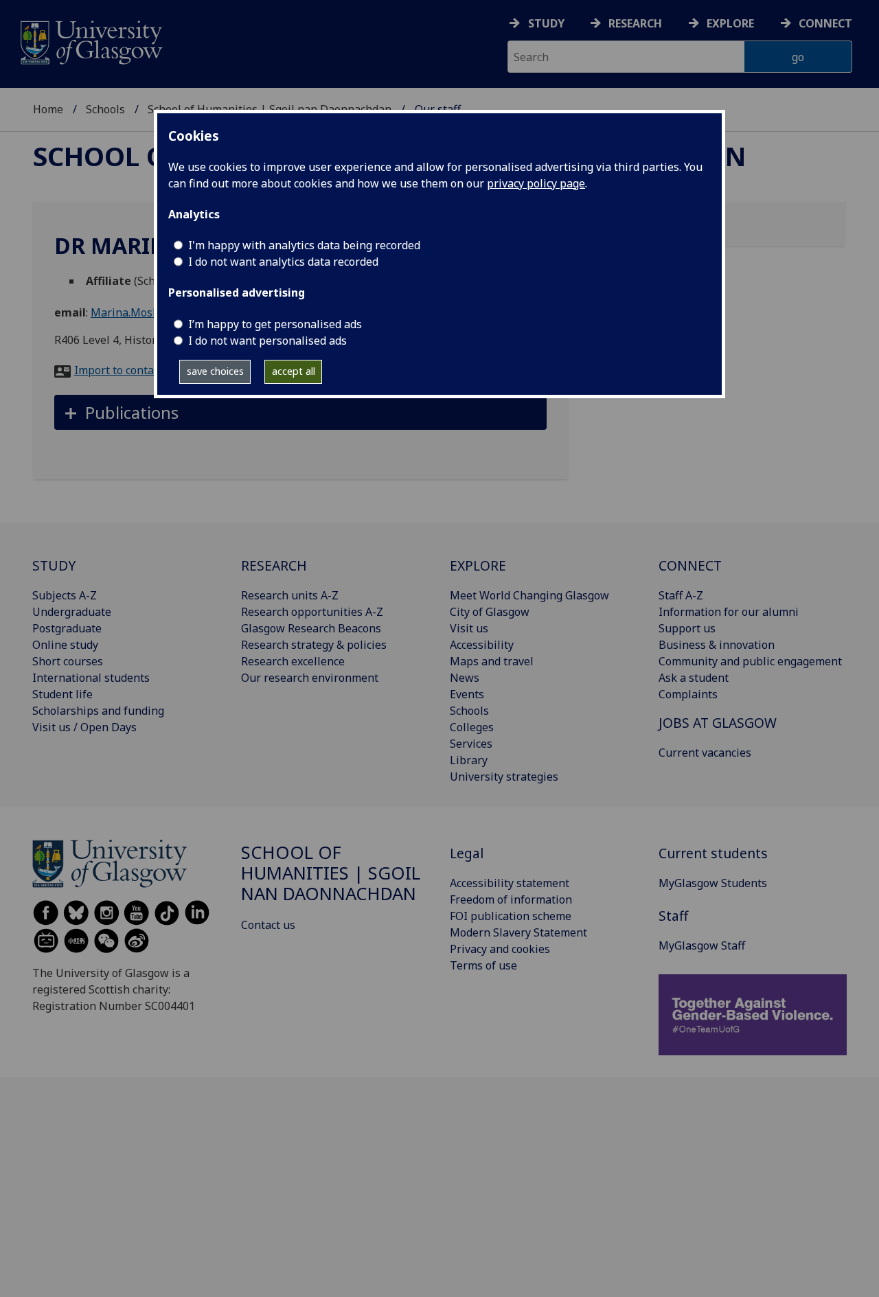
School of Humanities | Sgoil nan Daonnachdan (330, 873)
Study (546, 23)
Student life (62, 694)
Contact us (268, 924)
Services (471, 743)
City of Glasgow (489, 611)
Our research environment (309, 677)
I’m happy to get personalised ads (275, 324)
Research (635, 23)
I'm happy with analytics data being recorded (304, 245)
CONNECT (690, 565)
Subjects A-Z (64, 595)
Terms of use (483, 965)
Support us (687, 628)
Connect (825, 23)
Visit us (469, 628)
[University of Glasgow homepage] (90, 41)
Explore (730, 23)
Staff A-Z (681, 595)
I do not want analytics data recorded (283, 261)
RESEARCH (274, 565)
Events (467, 694)
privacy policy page (536, 183)
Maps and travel (492, 661)
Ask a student (694, 677)
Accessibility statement (509, 883)
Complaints (688, 694)
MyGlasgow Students (713, 883)
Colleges (472, 727)
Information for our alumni (729, 611)
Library (469, 760)
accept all (293, 371)
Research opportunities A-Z (312, 611)
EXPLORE (478, 565)
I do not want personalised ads (267, 340)
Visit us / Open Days (84, 727)
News (464, 677)
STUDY (54, 565)
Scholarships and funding (98, 710)
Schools (105, 109)
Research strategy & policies (314, 644)
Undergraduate (71, 611)
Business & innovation (717, 644)
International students (91, 677)
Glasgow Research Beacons (311, 628)
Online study (65, 644)
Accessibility (482, 644)
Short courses (67, 661)
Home (48, 109)
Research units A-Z (290, 595)
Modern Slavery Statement (518, 932)
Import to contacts (121, 370)
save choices (215, 371)
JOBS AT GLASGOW (718, 722)
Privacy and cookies (500, 948)
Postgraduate (67, 628)
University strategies (504, 776)
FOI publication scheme (510, 915)
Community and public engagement (750, 661)
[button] (300, 412)
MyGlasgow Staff (702, 945)
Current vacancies (705, 752)
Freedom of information (511, 899)
